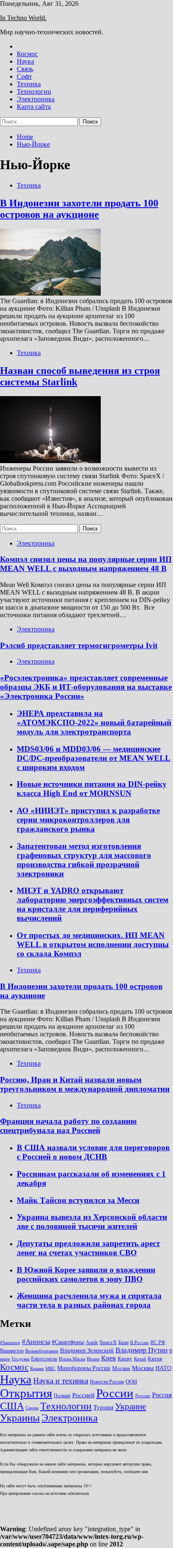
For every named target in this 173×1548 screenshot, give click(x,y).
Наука (25, 61)
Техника (29, 84)
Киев (108, 1358)
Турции (103, 1407)
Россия (162, 1395)
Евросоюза (44, 1358)
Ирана (93, 1359)
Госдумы (20, 1359)
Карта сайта (34, 106)
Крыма (37, 1368)
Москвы (143, 1368)
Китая (155, 1358)
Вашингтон (12, 1351)
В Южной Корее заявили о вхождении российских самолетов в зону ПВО (86, 1274)
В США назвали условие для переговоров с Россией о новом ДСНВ (93, 1152)
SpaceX (108, 1342)
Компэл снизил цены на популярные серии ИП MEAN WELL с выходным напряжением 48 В (86, 564)
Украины (20, 1417)
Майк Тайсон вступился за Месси (78, 1200)
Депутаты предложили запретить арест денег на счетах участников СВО (88, 1248)
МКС (50, 1368)
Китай (140, 1359)
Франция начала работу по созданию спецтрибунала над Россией (68, 1126)
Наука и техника (60, 1380)
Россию (142, 1395)
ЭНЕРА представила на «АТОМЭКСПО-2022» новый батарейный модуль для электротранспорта (94, 722)
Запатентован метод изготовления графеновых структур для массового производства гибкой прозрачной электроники (84, 860)
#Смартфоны (68, 1342)
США (12, 1405)
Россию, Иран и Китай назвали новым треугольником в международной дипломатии (85, 1084)
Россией (83, 1395)
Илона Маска (72, 1359)
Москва (121, 1368)
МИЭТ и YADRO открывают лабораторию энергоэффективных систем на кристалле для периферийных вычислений (92, 904)
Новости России (107, 1382)
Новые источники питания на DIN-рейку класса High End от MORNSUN (92, 789)
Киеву (125, 1358)
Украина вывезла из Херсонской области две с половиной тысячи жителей (92, 1222)
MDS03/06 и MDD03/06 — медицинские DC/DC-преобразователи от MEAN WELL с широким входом (93, 758)
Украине (130, 1406)
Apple (92, 1342)
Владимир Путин (141, 1350)
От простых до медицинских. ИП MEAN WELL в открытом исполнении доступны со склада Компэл (93, 944)
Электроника (36, 99)
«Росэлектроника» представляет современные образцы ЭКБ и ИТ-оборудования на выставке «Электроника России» (86, 687)
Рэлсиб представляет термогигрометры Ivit (78, 645)
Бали (123, 1342)
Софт (24, 76)
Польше (62, 1396)
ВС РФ (157, 1342)
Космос (27, 53)
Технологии (34, 91)
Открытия (26, 1393)
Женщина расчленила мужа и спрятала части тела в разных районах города (89, 1300)
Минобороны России (83, 1368)
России (115, 1393)
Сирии (32, 1408)
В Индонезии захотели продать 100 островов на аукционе (79, 209)
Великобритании (41, 1351)
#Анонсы (36, 1342)
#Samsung (10, 1342)
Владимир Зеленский (87, 1350)
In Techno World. (23, 17)
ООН (131, 1381)
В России (139, 1342)
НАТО (163, 1368)
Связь (25, 68)
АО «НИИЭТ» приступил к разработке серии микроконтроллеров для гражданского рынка (88, 819)
